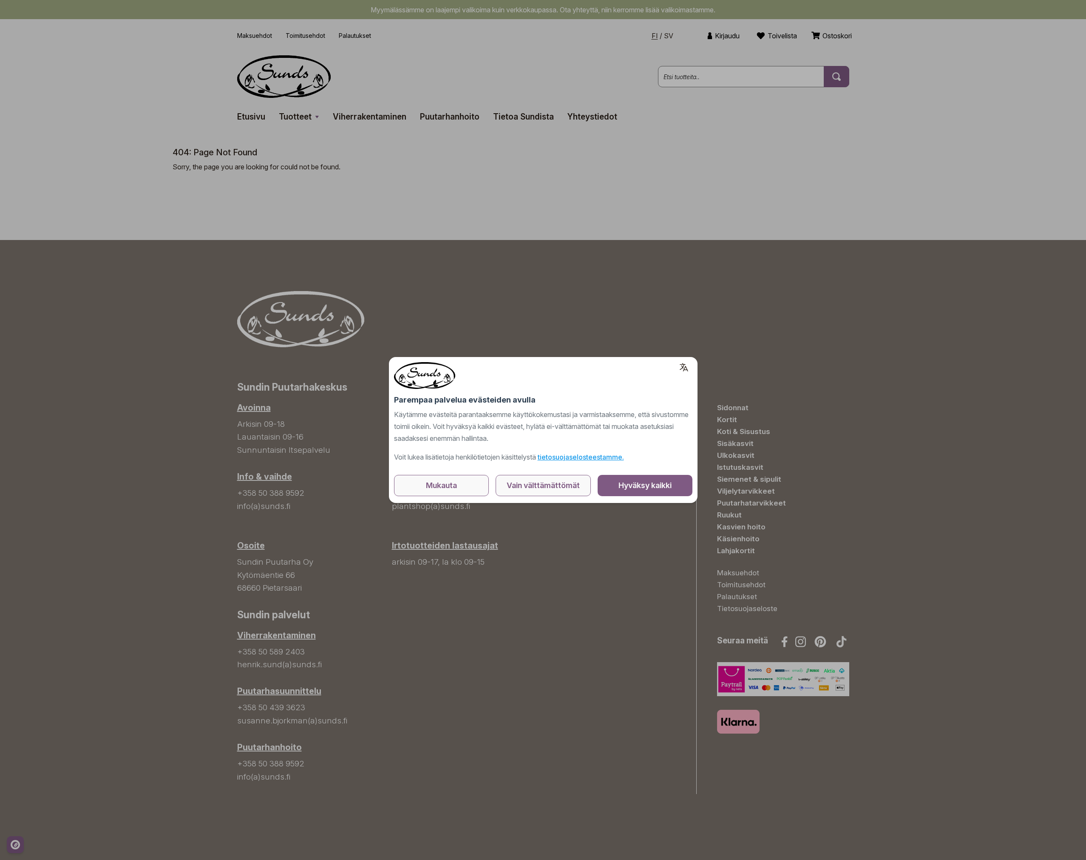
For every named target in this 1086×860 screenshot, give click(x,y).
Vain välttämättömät (543, 485)
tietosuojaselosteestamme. (581, 457)
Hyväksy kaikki (645, 485)
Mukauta (441, 485)
